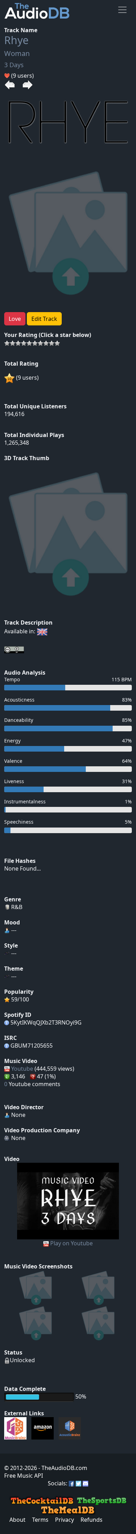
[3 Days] (68, 1200)
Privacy (64, 1520)
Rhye (16, 40)
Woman (17, 53)
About (17, 1520)
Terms (40, 1520)
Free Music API (23, 1475)
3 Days (14, 65)
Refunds (92, 1520)
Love (15, 319)
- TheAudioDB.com (62, 1468)
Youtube (22, 1068)
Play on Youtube (71, 1243)
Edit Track (44, 319)
